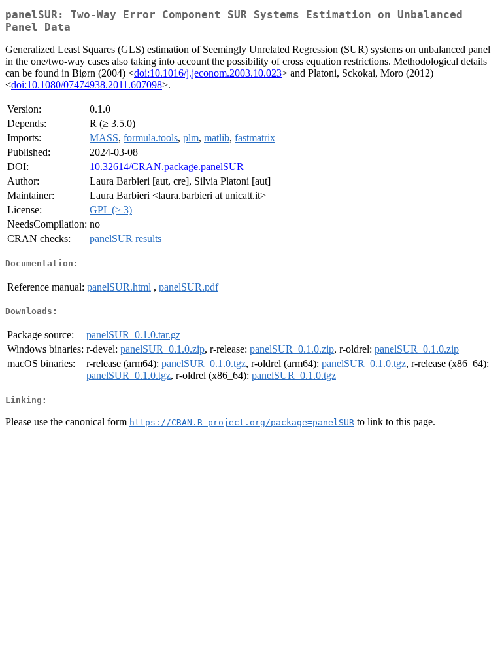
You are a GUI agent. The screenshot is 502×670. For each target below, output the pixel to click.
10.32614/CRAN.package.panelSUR (167, 166)
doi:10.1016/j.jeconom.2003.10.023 (208, 73)
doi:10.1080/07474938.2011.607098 (86, 84)
